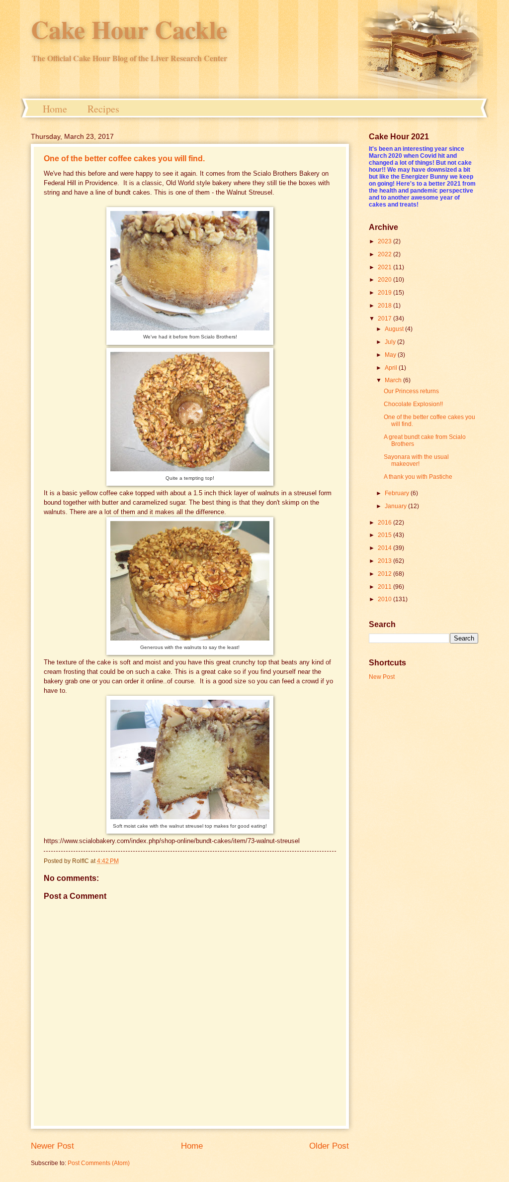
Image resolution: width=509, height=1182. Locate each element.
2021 (385, 267)
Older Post (329, 1146)
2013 (385, 560)
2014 (385, 547)
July (391, 341)
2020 (385, 279)
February (398, 493)
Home (55, 108)
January (396, 506)
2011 (385, 586)
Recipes (103, 108)
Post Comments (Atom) (99, 1163)
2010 (385, 599)
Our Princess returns (411, 391)
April (392, 367)
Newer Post (52, 1146)
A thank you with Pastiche (418, 476)
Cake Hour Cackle (129, 29)
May (391, 354)
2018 (385, 305)
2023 (385, 241)
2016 (385, 522)
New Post (382, 676)
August (395, 328)
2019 (385, 292)
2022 (385, 254)
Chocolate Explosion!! (413, 404)
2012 (385, 573)
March (394, 380)
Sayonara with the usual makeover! (416, 460)
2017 (385, 318)
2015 (385, 535)
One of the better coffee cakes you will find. (124, 158)
